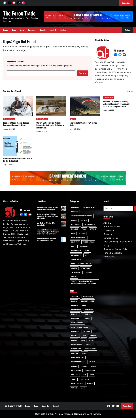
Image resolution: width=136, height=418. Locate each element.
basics (74, 301)
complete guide (77, 323)
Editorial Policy (110, 238)
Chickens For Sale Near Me (81, 216)
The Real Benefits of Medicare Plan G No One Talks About (17, 159)
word (83, 388)
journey (74, 353)
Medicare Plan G (77, 357)
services (74, 375)
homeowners (76, 344)
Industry (74, 242)
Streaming (85, 268)
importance (76, 349)
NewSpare (80, 414)
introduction (90, 349)
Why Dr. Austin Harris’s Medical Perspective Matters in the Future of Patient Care (50, 125)
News (87, 251)
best (84, 305)
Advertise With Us (112, 226)
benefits (74, 305)
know (84, 353)
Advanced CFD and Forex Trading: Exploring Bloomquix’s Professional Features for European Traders (116, 104)
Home (91, 340)
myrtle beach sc (78, 362)
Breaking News (9, 119)
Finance (74, 229)
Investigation (88, 242)
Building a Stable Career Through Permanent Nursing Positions (16, 123)
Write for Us (109, 256)
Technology (76, 272)
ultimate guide (77, 383)
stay (84, 375)
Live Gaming (83, 246)
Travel (74, 277)
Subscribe (127, 406)
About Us (107, 223)
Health (82, 233)
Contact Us (108, 230)
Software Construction (81, 263)
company (86, 318)
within (74, 388)
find (84, 336)
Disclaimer (108, 234)
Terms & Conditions (112, 253)
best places (76, 310)
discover (86, 331)
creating (75, 331)
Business (74, 211)
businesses (87, 314)
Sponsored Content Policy (116, 249)
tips (92, 375)
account (75, 296)
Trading (89, 272)
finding (93, 336)
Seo (86, 255)
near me (92, 362)
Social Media (76, 259)
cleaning (75, 318)
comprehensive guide (79, 327)
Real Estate (75, 255)
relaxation (90, 370)
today (73, 379)
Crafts (74, 220)
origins (74, 366)
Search (82, 73)
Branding (75, 207)
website (90, 383)
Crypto (84, 220)
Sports (72, 119)
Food (84, 229)
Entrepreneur (89, 224)
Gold (73, 233)
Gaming (93, 229)
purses (84, 366)
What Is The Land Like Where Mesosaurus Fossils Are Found (83, 282)
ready (93, 366)
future (74, 340)
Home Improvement (78, 237)
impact (89, 344)
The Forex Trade (19, 13)
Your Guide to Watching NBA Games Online (83, 123)
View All (130, 91)
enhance (74, 336)
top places (84, 379)
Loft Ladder (76, 251)
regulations (76, 370)
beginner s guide (87, 301)
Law (73, 246)
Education (75, 224)
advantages (88, 296)
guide (83, 340)
